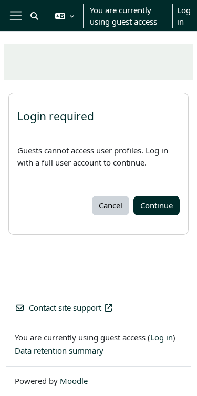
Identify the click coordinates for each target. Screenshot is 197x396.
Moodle (74, 381)
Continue (156, 205)
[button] (34, 15)
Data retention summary (59, 350)
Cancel (110, 205)
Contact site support (65, 307)
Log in (184, 16)
